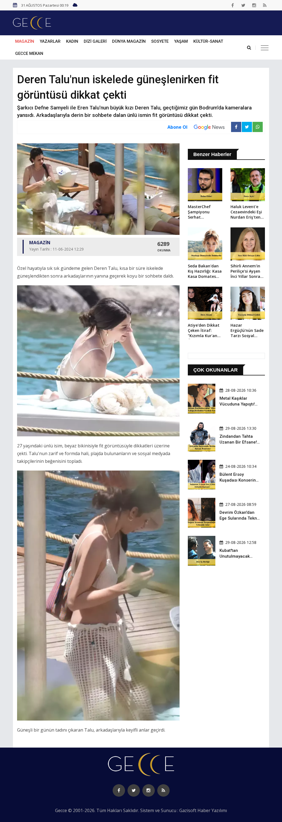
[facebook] (233, 5)
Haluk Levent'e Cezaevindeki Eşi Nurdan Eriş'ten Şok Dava (246, 212)
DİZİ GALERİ (95, 41)
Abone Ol (177, 127)
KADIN (72, 41)
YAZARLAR (50, 41)
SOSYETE (160, 41)
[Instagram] (254, 5)
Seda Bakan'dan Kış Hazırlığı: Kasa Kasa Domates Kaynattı (205, 271)
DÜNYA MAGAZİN (129, 41)
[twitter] (243, 5)
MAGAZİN (24, 41)
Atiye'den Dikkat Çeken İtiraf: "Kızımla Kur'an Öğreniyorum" (203, 331)
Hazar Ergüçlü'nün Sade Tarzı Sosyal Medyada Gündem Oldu (247, 331)
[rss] (265, 5)
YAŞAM (181, 41)
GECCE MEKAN (29, 53)
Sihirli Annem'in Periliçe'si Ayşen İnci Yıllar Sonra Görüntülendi (245, 271)
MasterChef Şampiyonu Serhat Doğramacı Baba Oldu (204, 212)
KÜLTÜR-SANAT (208, 41)
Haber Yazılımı (212, 810)
